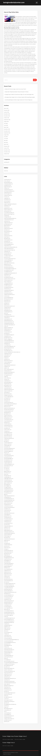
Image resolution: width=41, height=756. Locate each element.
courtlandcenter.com (8, 520)
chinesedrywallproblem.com (9, 500)
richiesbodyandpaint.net (8, 183)
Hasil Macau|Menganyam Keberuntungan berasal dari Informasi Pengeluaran (18, 99)
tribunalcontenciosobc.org (8, 409)
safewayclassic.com (7, 211)
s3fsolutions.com (7, 275)
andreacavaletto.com (8, 370)
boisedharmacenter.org (8, 373)
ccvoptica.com (6, 623)
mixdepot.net (6, 633)
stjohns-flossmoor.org (8, 503)
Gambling (6, 14)
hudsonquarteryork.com (8, 656)
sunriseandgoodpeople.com (9, 498)
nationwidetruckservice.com (9, 513)
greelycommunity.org (8, 436)
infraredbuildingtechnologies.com (10, 268)
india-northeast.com (7, 281)
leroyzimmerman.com (8, 694)
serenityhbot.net (7, 577)
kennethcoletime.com (8, 461)
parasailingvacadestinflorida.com (10, 682)
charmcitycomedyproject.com (9, 448)
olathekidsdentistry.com (8, 320)
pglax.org (5, 494)
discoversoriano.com (8, 393)
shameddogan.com (7, 560)
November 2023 (7, 151)
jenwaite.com (6, 691)
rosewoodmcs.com (7, 635)
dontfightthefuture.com (8, 284)
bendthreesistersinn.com (8, 501)
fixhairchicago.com (7, 536)
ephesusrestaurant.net (8, 651)
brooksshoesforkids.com (8, 550)
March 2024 (6, 144)
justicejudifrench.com (8, 457)
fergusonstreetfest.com (8, 672)
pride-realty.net (7, 684)
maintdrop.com (7, 232)
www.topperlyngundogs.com (9, 586)
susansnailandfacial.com (8, 580)
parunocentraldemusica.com (9, 661)
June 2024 (6, 138)
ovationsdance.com (7, 354)
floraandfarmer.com (7, 274)
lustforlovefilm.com (7, 429)
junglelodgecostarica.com (8, 478)
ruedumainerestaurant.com (9, 438)
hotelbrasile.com (7, 251)
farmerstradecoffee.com (8, 564)
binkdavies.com (7, 422)
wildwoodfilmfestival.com (9, 248)
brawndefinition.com (8, 418)
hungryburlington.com (8, 462)
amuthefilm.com (7, 428)
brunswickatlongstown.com (9, 464)
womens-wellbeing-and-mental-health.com (12, 352)
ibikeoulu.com (6, 452)
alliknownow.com (7, 406)
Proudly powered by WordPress (9, 752)
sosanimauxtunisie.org (8, 235)
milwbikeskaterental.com (8, 490)
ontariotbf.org (6, 215)
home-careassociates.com (9, 369)
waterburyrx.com (7, 527)
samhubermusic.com (8, 720)
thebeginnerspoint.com (8, 395)
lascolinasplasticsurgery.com (9, 613)
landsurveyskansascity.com (9, 600)
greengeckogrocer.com (8, 337)
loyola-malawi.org (7, 377)
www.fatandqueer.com (8, 597)
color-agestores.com (8, 375)
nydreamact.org (7, 221)
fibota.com (6, 658)
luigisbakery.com (7, 626)
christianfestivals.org (8, 480)
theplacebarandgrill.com (8, 526)
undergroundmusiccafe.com (9, 718)
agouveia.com (6, 702)
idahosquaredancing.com (8, 298)
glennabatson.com (7, 413)
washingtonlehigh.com (8, 625)
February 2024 (6, 146)
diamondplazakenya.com (8, 665)
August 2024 (6, 134)
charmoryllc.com (7, 399)
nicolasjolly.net (7, 431)
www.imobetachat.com (8, 569)
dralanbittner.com (7, 308)
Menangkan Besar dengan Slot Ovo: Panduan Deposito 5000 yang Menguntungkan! (20, 97)
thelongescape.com (7, 475)
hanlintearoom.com (7, 688)
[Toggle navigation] (37, 3)
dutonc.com (6, 474)
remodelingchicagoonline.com (9, 618)
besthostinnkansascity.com (9, 715)
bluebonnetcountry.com (8, 228)
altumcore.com (7, 546)
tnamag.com (6, 549)
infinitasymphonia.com (8, 432)
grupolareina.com (7, 257)
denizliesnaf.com (7, 537)
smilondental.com (7, 330)
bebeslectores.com (7, 264)
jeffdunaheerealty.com (8, 589)
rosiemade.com (7, 317)
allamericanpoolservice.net (9, 347)
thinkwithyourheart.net (8, 293)
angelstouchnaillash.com (8, 327)
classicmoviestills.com (8, 390)
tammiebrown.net (7, 472)
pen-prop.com (6, 582)
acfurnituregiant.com (8, 193)
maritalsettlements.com (8, 488)
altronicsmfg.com (7, 201)
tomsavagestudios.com (8, 350)
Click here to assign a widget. (7, 739)
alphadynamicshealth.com (8, 685)
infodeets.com (6, 188)
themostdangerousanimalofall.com (10, 403)
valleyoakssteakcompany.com (9, 533)
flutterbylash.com (7, 687)
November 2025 (7, 115)
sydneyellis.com (7, 343)
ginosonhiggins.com (7, 485)
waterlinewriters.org (7, 559)
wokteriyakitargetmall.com (9, 340)
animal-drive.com (7, 547)
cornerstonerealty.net (8, 638)
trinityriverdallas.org (7, 362)
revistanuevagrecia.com (8, 442)
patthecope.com (7, 540)
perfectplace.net (7, 363)
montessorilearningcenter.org (9, 671)
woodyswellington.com (8, 652)
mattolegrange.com (7, 477)
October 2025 (6, 117)
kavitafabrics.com (7, 508)
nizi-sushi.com (6, 468)
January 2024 (6, 148)
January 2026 (6, 112)
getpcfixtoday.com (7, 225)
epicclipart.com (7, 229)
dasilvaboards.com (7, 412)
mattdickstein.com (7, 570)
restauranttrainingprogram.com (9, 346)
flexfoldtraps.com (7, 593)
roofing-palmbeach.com (8, 283)
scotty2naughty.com (7, 445)
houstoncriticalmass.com (8, 402)
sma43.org (6, 616)
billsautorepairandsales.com (9, 668)
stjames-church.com (8, 444)
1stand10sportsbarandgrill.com (9, 324)
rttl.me (5, 711)
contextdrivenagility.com (8, 451)
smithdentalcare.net (7, 717)
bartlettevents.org (7, 254)
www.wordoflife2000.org (8, 297)
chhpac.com (6, 707)
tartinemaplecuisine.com (8, 465)
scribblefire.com (7, 366)
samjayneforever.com (8, 674)
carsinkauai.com (7, 679)
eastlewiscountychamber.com (9, 408)
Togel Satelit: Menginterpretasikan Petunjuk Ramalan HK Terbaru (16, 91)
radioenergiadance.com (8, 239)
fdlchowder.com (7, 609)
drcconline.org (6, 524)
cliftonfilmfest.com (7, 288)
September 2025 (7, 119)
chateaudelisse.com (7, 245)
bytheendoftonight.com (8, 382)
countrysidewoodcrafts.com (9, 212)
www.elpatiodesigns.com (8, 655)
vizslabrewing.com (7, 307)
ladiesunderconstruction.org (9, 262)
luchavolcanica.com (7, 510)
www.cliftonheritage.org (8, 615)
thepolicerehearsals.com (8, 405)
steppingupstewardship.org (9, 622)
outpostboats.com (7, 380)
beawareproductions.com (8, 449)
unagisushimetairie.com (8, 222)
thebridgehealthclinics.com (9, 557)
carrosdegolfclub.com (8, 271)
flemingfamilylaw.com (8, 697)
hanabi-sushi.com (7, 628)
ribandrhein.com (7, 356)
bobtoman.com (6, 234)
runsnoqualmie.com (7, 605)
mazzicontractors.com (8, 648)
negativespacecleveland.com (9, 495)
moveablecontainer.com (8, 255)
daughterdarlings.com (8, 186)
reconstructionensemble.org (9, 507)
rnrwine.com (6, 698)
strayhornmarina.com (8, 415)
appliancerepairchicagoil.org (9, 214)
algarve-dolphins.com (8, 482)
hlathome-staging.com (8, 339)
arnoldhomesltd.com (8, 285)
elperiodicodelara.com (8, 182)
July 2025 (6, 123)
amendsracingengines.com (9, 595)
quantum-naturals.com (8, 669)
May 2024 (6, 140)
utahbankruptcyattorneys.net (9, 294)
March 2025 (6, 127)
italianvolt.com (6, 304)
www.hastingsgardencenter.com (10, 642)
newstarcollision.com (8, 331)
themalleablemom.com (8, 459)
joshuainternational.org (8, 579)
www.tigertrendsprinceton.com (9, 583)
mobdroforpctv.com (7, 386)
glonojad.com (6, 441)
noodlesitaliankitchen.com (9, 219)
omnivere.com (6, 196)
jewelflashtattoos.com (8, 224)
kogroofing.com (7, 237)
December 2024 (7, 129)
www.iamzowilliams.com (8, 641)
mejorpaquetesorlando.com (9, 323)
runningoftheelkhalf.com (8, 587)
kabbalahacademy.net (8, 329)
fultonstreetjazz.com (8, 252)
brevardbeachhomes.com (8, 277)
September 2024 (7, 132)
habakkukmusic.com (7, 574)
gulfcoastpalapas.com (8, 556)
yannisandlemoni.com (8, 310)
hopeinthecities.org (7, 383)
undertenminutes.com (8, 195)
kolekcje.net (6, 357)
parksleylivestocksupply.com (9, 372)
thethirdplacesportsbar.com (9, 649)
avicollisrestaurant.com (8, 523)
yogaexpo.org (6, 367)
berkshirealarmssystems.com (9, 306)
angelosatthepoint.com (8, 530)
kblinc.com (6, 313)
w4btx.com (6, 326)
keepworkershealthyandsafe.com (10, 218)
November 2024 (7, 131)
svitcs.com (6, 541)
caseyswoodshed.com (8, 534)
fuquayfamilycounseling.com (9, 701)
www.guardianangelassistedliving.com (11, 662)
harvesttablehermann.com (9, 270)
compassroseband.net (8, 544)
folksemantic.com (7, 301)
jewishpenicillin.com (7, 349)
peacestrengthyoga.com (8, 590)
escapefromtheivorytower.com (9, 278)
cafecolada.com (7, 392)
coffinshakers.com (7, 454)
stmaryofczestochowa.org (8, 455)
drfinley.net (6, 695)
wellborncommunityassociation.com (10, 247)
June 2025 (6, 125)
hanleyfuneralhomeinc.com (9, 321)
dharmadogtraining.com (8, 708)
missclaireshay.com (7, 179)
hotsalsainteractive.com (8, 189)
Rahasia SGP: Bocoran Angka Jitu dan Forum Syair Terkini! (15, 89)
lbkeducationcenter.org (8, 360)
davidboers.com (7, 567)
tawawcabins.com (7, 300)
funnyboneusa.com (7, 504)
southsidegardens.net (8, 645)
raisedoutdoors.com (7, 291)
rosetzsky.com (6, 439)
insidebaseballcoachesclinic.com (10, 678)
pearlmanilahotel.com (8, 231)
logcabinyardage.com (8, 566)
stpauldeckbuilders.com (8, 602)
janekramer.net (7, 467)
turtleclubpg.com (7, 514)
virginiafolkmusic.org (8, 353)
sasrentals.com (7, 333)
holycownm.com (7, 511)
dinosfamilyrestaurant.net (8, 267)
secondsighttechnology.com (9, 334)
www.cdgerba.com (7, 659)
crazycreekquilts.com (8, 421)
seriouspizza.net (7, 543)
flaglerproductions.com (8, 416)
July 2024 (6, 136)
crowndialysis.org (7, 344)
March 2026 (6, 108)
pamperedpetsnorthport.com (9, 316)
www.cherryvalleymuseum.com (10, 258)
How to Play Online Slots (11, 12)
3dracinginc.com (7, 400)
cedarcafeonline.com (8, 192)
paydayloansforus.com (8, 208)
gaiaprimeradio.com (7, 471)
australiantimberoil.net (8, 265)
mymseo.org (6, 705)
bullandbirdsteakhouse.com (9, 612)
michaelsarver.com (7, 336)
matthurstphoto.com (7, 675)
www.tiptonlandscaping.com (9, 620)
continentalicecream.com (8, 419)
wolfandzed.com (7, 629)
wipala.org (6, 376)
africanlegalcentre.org (8, 434)
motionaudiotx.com (7, 710)
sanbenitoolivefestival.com (9, 389)
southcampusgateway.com (9, 244)
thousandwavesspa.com (8, 518)
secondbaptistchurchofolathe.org (10, 704)
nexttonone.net (7, 576)
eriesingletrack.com (7, 314)
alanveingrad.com (7, 484)
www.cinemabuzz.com (8, 632)
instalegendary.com (7, 216)
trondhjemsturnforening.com (9, 664)
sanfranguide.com (7, 398)
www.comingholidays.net (8, 396)
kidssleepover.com (7, 205)
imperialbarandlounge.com (9, 290)
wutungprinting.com (7, 487)
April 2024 (6, 142)
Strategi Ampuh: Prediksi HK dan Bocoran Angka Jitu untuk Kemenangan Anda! (19, 94)
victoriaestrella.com (7, 517)
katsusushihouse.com (8, 435)
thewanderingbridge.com (8, 458)
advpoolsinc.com (7, 528)
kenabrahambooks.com (8, 425)
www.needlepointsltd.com (9, 610)
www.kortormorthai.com (8, 596)
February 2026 (6, 110)
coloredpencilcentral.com (8, 287)
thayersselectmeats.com (8, 551)
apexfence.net (6, 721)
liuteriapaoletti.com (7, 497)
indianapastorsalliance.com (9, 531)
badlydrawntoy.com (7, 572)
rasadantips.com (7, 198)
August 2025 (6, 121)
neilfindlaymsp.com (7, 521)
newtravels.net (7, 206)
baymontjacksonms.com (8, 491)
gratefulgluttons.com (8, 385)
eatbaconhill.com (7, 202)
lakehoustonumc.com (8, 573)
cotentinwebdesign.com (8, 260)
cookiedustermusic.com (8, 505)
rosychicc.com (6, 379)
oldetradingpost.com (8, 261)
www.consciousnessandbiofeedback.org (11, 639)
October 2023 (6, 153)
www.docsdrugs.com (8, 606)
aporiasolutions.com (7, 553)
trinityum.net (6, 646)
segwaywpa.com (7, 554)
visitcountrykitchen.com (8, 481)
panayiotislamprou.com (8, 242)
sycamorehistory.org (7, 636)
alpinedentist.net (7, 238)
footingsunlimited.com (8, 603)
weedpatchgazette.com (8, 311)
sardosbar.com (6, 303)
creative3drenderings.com (8, 563)
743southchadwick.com (8, 280)
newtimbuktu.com (7, 199)
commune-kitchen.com (8, 426)
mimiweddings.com (7, 714)
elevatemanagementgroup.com (9, 692)
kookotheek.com (7, 241)
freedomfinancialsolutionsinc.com (10, 592)
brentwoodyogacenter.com (9, 619)
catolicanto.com (7, 359)
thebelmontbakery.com (8, 209)
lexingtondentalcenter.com (13, 2)
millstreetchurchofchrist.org (9, 681)
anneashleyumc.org (7, 599)
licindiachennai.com (7, 185)
